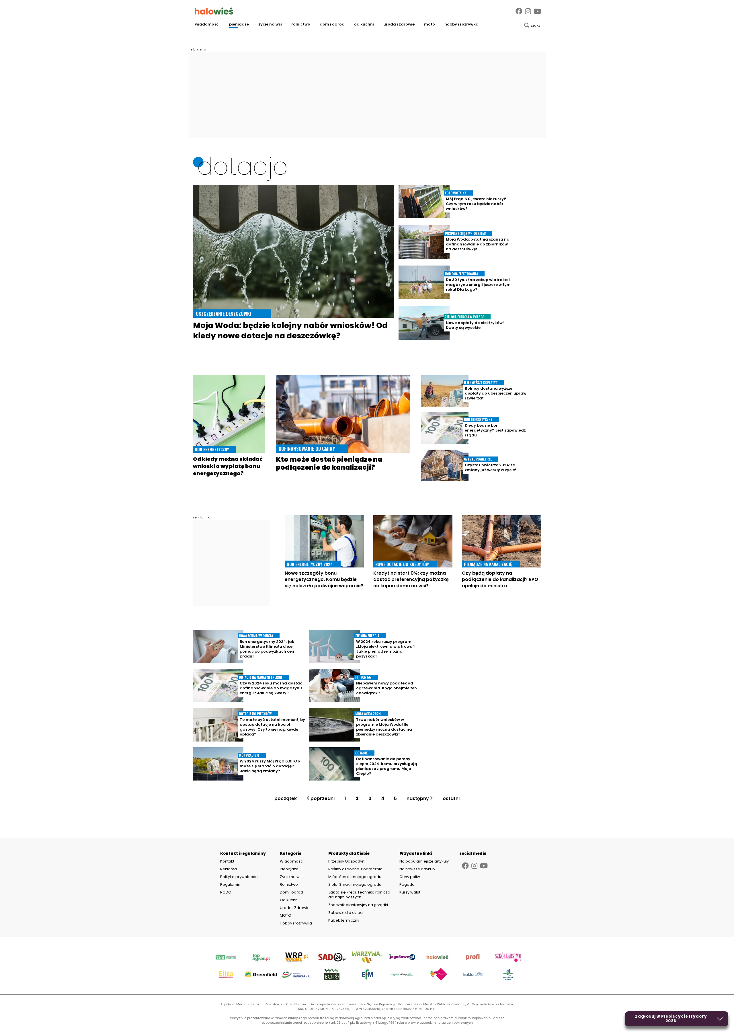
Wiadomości (207, 24)
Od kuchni (364, 24)
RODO (225, 892)
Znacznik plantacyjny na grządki (358, 905)
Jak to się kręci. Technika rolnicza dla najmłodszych (359, 894)
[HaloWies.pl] (214, 10)
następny (418, 798)
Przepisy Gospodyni (346, 861)
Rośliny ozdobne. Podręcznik (355, 869)
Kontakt (227, 861)
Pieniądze (239, 24)
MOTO (429, 24)
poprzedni (322, 798)
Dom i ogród (332, 24)
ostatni (452, 798)
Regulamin (230, 884)
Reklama (228, 869)
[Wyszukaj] (532, 25)
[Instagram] (528, 11)
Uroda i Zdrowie (399, 24)
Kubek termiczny (344, 920)
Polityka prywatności (239, 876)
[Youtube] (537, 11)
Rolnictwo (300, 24)
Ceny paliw (409, 876)
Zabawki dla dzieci (345, 912)
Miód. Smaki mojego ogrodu (354, 876)
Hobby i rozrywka (461, 24)
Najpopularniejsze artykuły (424, 861)
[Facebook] (519, 11)
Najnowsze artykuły (417, 869)
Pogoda (407, 884)
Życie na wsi (270, 24)
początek (285, 798)
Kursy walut (409, 892)
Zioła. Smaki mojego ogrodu (354, 884)
